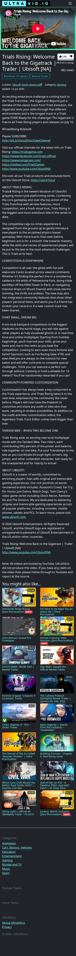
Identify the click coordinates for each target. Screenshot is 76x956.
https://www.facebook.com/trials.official (29, 156)
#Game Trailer (40, 76)
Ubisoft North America (26, 84)
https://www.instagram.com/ (21, 160)
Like (64, 56)
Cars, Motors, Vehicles (17, 848)
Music (6, 869)
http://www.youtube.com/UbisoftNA (26, 169)
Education (9, 852)
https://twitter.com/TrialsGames (23, 164)
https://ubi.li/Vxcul (43, 180)
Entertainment (12, 856)
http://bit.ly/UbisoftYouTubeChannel (26, 140)
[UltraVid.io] (26, 3)
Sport (6, 873)
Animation (9, 843)
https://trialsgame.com (27, 152)
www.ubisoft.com (14, 517)
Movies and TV (12, 864)
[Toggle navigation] (70, 3)
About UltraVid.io (13, 923)
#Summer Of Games (16, 76)
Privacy (7, 927)
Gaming (61, 84)
